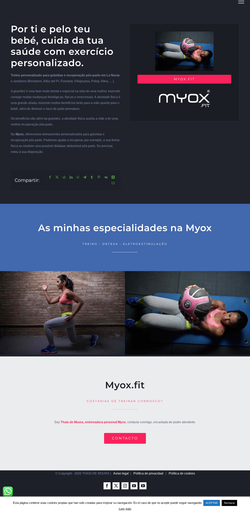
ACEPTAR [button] (212, 502)
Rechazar (229, 502)
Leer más (125, 508)
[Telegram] (84, 177)
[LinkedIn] (71, 177)
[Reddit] (64, 177)
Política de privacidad (148, 473)
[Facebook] (50, 177)
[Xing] (113, 177)
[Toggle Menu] (241, 2)
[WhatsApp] (78, 177)
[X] (57, 177)
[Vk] (106, 177)
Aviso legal (121, 473)
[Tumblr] (91, 177)
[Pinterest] (98, 177)
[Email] (113, 183)
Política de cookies (182, 473)
